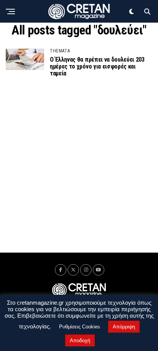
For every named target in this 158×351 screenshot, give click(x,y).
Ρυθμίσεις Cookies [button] (79, 327)
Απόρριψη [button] (124, 327)
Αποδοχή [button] (80, 340)
